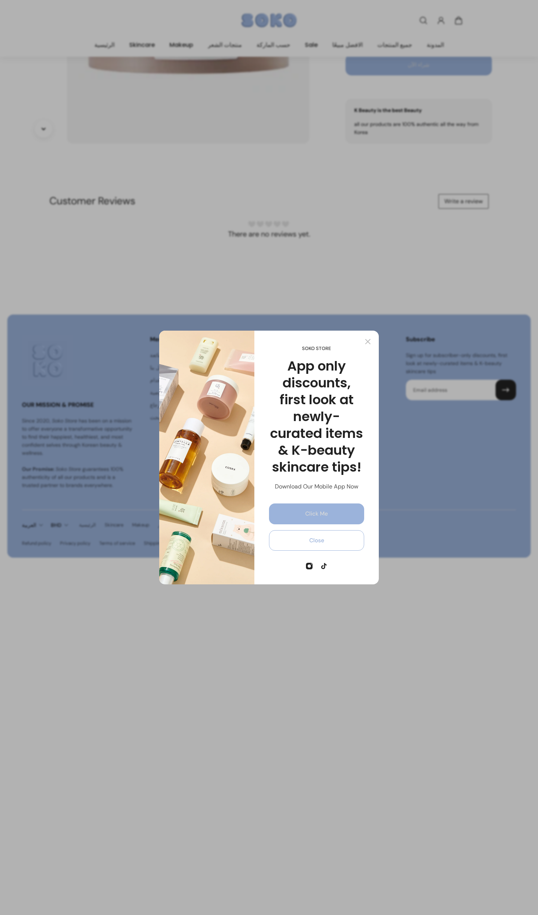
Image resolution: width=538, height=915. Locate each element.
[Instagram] (309, 566)
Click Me (316, 513)
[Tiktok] (324, 566)
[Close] (368, 341)
